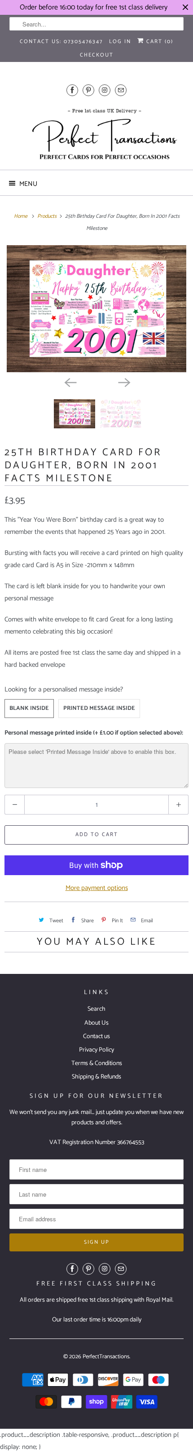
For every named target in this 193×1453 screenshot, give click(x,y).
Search (96, 1009)
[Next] (123, 382)
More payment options (97, 888)
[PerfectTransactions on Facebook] (72, 90)
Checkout (97, 55)
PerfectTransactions (106, 1356)
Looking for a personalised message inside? (63, 689)
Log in (120, 41)
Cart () (158, 41)
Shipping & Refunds (96, 1077)
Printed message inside (99, 708)
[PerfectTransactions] (96, 134)
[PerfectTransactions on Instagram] (104, 90)
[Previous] (69, 382)
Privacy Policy (96, 1050)
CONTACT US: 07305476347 (61, 41)
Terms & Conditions (96, 1063)
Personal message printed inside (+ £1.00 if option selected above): (93, 733)
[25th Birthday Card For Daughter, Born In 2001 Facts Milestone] (96, 308)
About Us (96, 1023)
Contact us (96, 1036)
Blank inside (29, 708)
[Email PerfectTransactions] (121, 90)
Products (47, 216)
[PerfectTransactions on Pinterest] (88, 90)
